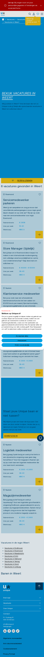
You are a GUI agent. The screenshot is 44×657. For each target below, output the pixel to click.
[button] (7, 310)
